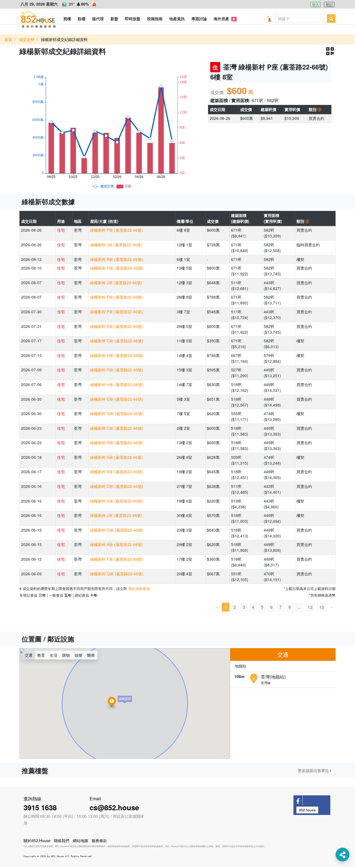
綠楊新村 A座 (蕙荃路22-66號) (116, 471)
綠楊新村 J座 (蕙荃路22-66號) (116, 244)
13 (321, 607)
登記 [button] (329, 4)
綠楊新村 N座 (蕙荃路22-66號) (116, 442)
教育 (41, 655)
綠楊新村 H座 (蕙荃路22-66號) (116, 268)
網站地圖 (80, 840)
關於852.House (37, 840)
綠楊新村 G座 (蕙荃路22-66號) (116, 530)
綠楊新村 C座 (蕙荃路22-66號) (116, 340)
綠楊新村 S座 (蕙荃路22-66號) (116, 457)
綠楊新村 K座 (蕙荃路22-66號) (116, 326)
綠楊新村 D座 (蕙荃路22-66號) (116, 399)
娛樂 (78, 655)
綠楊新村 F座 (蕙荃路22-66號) (116, 559)
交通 (28, 655)
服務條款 (99, 840)
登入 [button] (315, 4)
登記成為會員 (139, 588)
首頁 (8, 39)
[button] (67, 18)
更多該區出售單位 (314, 770)
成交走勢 (26, 39)
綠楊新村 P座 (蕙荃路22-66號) (116, 230)
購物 (66, 655)
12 (310, 607)
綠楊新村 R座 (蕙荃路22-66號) (116, 369)
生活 (53, 655)
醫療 (91, 655)
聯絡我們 (61, 840)
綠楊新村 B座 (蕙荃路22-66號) (116, 259)
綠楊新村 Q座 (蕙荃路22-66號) (116, 413)
